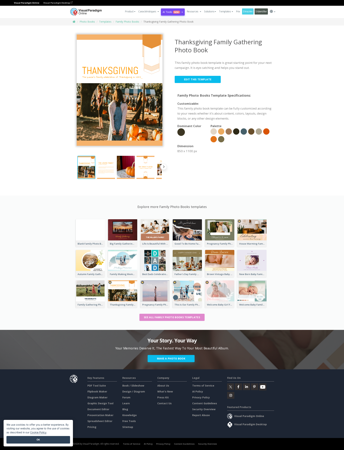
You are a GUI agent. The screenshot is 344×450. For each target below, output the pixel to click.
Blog (125, 409)
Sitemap (127, 427)
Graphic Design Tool (100, 403)
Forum (126, 397)
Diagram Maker (97, 397)
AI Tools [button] (171, 12)
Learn (126, 403)
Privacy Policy (201, 397)
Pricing (91, 427)
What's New (165, 391)
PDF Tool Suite (96, 385)
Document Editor (98, 409)
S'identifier (261, 11)
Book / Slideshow (133, 385)
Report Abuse (201, 415)
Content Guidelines (204, 403)
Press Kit (163, 397)
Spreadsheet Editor (99, 421)
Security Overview (204, 409)
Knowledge (129, 415)
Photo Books (87, 21)
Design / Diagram (133, 391)
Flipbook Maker (97, 391)
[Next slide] (164, 167)
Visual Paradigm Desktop (56, 2)
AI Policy (197, 391)
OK (38, 439)
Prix (238, 11)
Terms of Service (203, 385)
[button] (148, 11)
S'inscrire (248, 11)
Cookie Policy (38, 432)
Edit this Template (197, 79)
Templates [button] (225, 11)
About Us (163, 385)
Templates (105, 21)
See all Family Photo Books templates (172, 317)
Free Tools (129, 421)
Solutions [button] (209, 11)
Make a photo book (171, 358)
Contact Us (164, 403)
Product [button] (129, 11)
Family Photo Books (127, 21)
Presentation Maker (100, 415)
